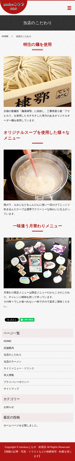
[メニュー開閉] (69, 8)
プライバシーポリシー (16, 381)
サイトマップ (11, 388)
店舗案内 (9, 347)
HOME (5, 36)
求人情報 (9, 375)
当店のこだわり (12, 354)
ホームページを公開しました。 (21, 425)
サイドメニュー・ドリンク (19, 368)
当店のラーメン (12, 361)
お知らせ (9, 407)
